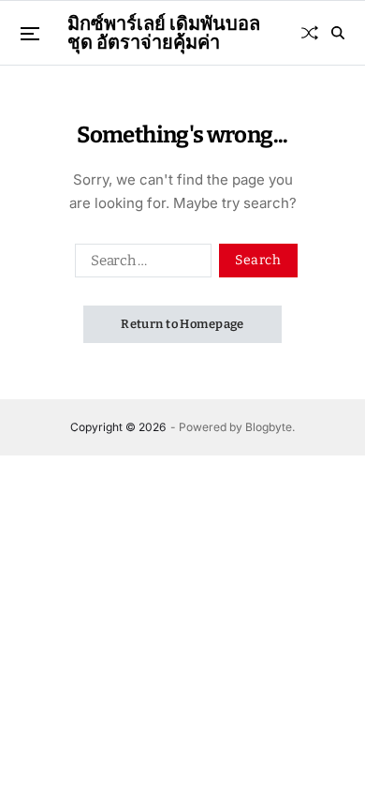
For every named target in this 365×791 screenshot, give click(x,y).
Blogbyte (268, 427)
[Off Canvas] (30, 33)
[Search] (337, 32)
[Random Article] (309, 32)
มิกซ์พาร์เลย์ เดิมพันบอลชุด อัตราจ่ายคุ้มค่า (163, 33)
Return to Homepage (182, 324)
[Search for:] (139, 264)
